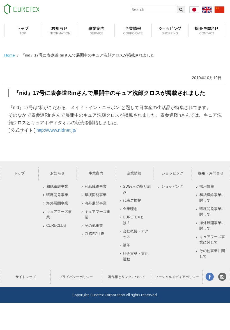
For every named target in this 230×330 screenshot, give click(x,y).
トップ (19, 173)
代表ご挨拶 (132, 200)
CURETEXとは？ (133, 220)
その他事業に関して (212, 253)
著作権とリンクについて (126, 277)
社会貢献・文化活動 (135, 256)
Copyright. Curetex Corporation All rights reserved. (115, 294)
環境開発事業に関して (212, 211)
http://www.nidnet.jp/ (56, 130)
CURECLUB (56, 226)
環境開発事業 (57, 195)
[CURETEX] (21, 9)
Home (9, 55)
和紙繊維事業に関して (212, 197)
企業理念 (130, 209)
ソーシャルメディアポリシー (177, 277)
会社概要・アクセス (135, 234)
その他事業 (94, 226)
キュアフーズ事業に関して (212, 239)
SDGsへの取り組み (137, 189)
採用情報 (206, 186)
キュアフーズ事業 (59, 214)
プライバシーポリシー (76, 277)
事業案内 (96, 173)
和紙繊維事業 (57, 186)
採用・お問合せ (211, 173)
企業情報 (134, 173)
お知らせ (57, 173)
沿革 (126, 245)
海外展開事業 (57, 203)
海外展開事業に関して (212, 225)
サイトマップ (25, 277)
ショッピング (172, 173)
